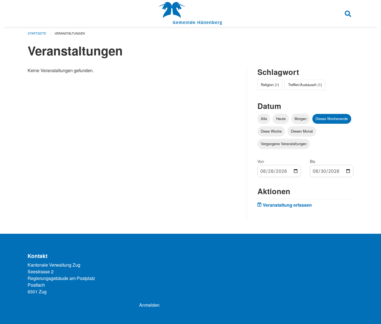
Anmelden (149, 305)
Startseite (37, 33)
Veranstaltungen (69, 33)
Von (260, 161)
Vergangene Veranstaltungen (284, 143)
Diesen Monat (302, 131)
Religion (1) (270, 84)
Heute (281, 118)
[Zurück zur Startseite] (190, 13)
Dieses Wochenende (331, 118)
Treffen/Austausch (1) (305, 84)
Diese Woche (271, 131)
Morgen (301, 118)
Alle (264, 118)
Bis (312, 161)
